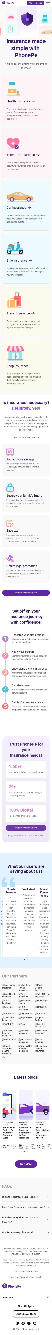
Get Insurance (35, 3)
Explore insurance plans (26, 593)
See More (26, 1164)
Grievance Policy (37, 1277)
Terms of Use (14, 1277)
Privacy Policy (25, 1277)
